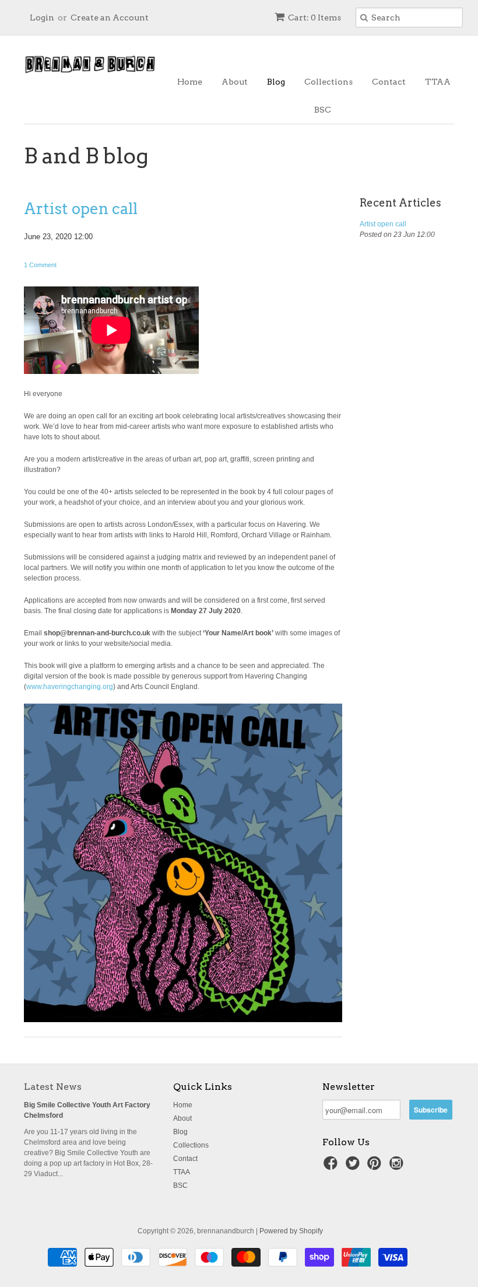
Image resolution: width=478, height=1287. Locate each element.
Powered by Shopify (291, 1231)
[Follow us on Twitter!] (354, 1166)
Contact (389, 81)
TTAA (438, 81)
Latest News (53, 1086)
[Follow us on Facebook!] (332, 1166)
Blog (276, 81)
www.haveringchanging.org (69, 687)
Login (42, 17)
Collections (328, 81)
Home (189, 81)
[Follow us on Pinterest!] (376, 1166)
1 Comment (40, 264)
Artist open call (81, 209)
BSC (322, 109)
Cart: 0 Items (314, 17)
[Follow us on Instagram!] (398, 1166)
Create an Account (110, 17)
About (235, 81)
